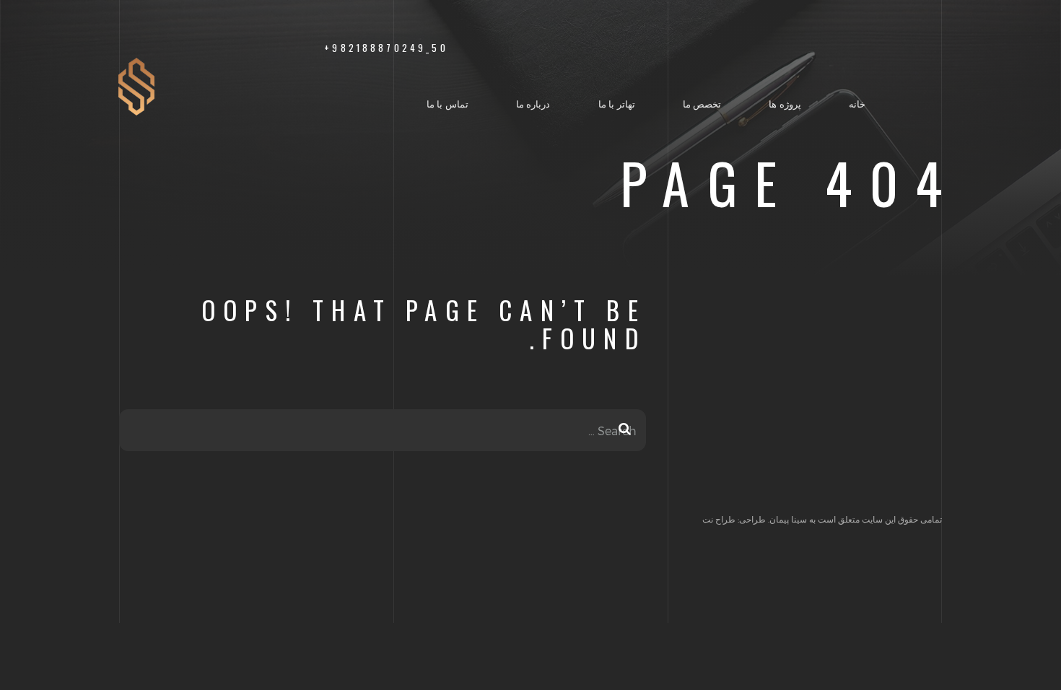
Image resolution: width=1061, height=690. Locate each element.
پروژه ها (785, 103)
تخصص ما (702, 103)
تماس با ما (447, 103)
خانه (857, 103)
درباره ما (533, 103)
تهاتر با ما (616, 103)
